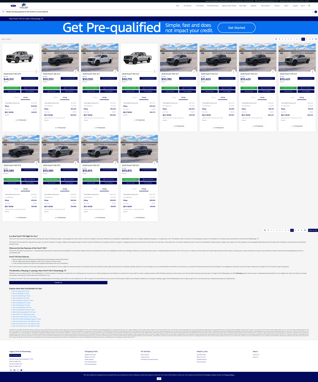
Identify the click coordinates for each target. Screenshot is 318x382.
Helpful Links (202, 351)
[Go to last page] (316, 39)
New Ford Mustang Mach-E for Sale (24, 312)
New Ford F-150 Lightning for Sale (24, 314)
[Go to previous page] (279, 39)
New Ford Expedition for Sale (22, 307)
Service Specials (201, 362)
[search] (309, 6)
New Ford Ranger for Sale (21, 293)
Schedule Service (202, 359)
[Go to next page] (312, 39)
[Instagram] (14, 370)
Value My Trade (201, 354)
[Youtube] (21, 370)
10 (303, 39)
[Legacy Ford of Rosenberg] (23, 5)
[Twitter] (17, 370)
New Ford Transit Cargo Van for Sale (24, 317)
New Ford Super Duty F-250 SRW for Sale (26, 321)
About (255, 351)
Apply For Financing (90, 354)
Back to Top (313, 230)
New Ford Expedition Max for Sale (23, 310)
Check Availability (30, 91)
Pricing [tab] (25, 97)
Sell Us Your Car (201, 357)
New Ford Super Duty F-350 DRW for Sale (26, 326)
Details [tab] (16, 97)
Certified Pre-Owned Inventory (149, 359)
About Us (255, 357)
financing (239, 273)
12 (309, 39)
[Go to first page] (276, 39)
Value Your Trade (12, 91)
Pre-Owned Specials (90, 364)
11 (306, 39)
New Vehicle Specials (91, 362)
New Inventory (145, 354)
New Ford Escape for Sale (21, 291)
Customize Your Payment (12, 88)
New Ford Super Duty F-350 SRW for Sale (26, 323)
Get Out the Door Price (31, 78)
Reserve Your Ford (90, 357)
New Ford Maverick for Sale (21, 303)
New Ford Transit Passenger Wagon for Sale (27, 319)
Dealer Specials (89, 359)
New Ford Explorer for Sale (21, 305)
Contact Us (58, 282)
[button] (36, 72)
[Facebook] (11, 370)
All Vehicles (145, 351)
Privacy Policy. (229, 375)
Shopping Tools (91, 351)
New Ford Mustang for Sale (21, 296)
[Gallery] (159, 27)
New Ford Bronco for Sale (21, 298)
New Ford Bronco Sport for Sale (23, 300)
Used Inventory (145, 357)
